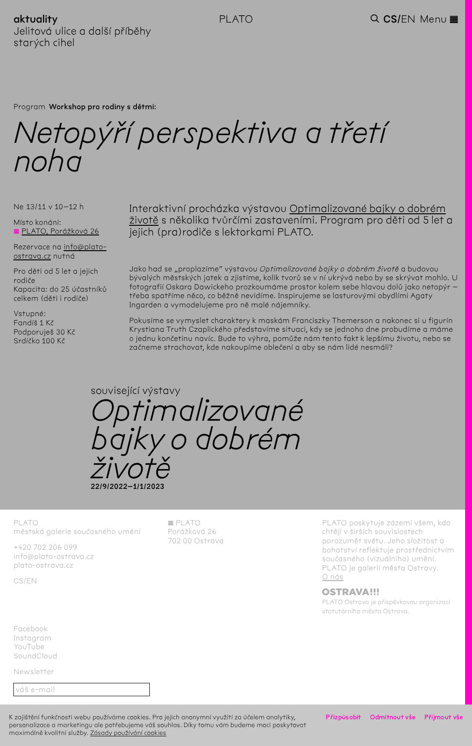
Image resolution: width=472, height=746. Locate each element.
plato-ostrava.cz (43, 566)
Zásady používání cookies (128, 732)
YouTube (29, 647)
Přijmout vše (444, 717)
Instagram (32, 638)
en (408, 19)
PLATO (236, 19)
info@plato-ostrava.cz (53, 557)
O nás (332, 577)
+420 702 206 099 (45, 548)
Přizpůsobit (343, 717)
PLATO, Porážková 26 (60, 231)
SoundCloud (35, 656)
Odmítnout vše (392, 717)
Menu (439, 19)
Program (29, 107)
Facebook (30, 629)
